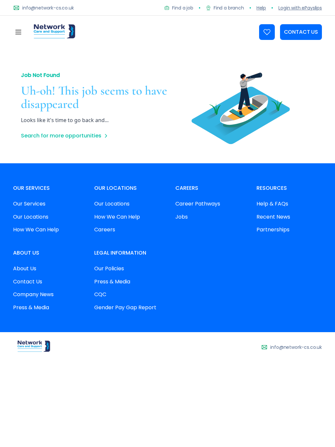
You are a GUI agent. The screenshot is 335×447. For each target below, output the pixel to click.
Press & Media (31, 307)
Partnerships (273, 229)
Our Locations (30, 217)
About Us (24, 268)
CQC (100, 294)
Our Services (29, 203)
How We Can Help (36, 229)
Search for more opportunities (61, 135)
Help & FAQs (272, 203)
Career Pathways (197, 203)
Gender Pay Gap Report (125, 307)
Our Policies (109, 268)
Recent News (273, 217)
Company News (33, 294)
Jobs (181, 217)
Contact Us (27, 281)
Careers (104, 229)
